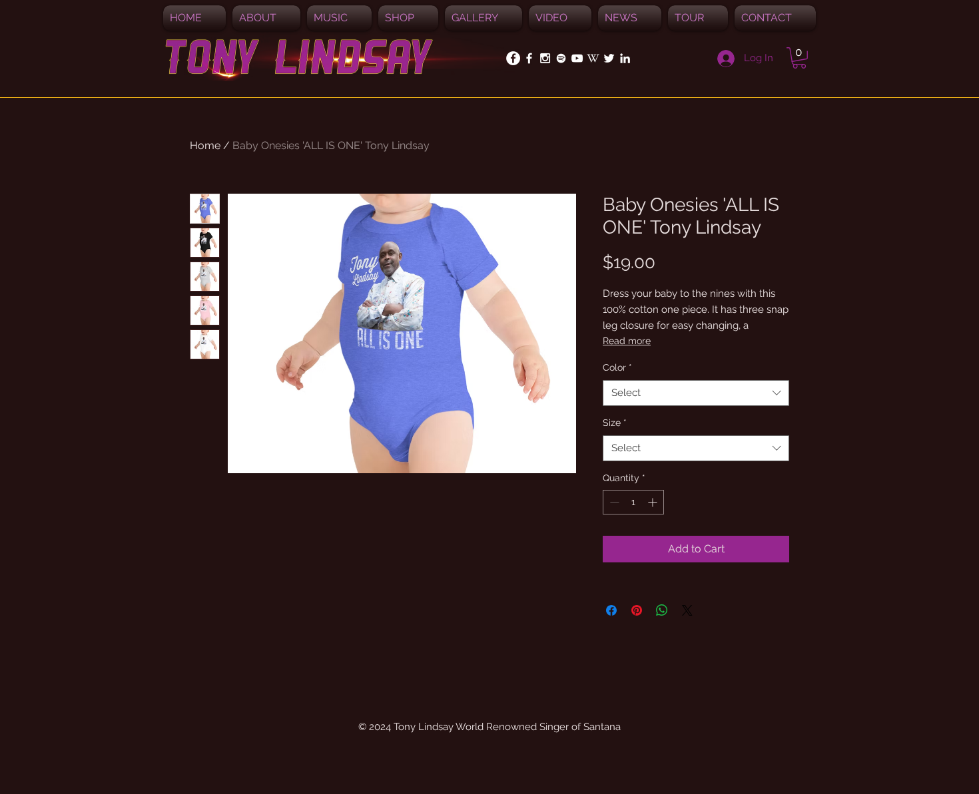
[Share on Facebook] (611, 610)
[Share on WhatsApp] (662, 610)
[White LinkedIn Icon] (625, 58)
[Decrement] (613, 502)
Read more (627, 340)
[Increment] (653, 502)
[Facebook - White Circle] (513, 58)
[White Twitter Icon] (609, 58)
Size (615, 422)
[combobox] (696, 393)
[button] (339, 18)
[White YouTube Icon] (577, 58)
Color (617, 367)
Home (205, 145)
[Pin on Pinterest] (637, 610)
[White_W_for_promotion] (593, 58)
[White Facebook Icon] (529, 58)
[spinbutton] (633, 502)
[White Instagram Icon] (545, 58)
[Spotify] (561, 58)
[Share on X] (687, 610)
